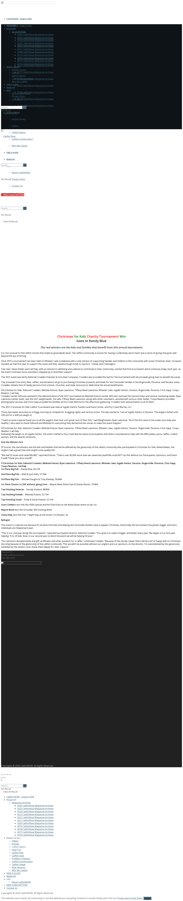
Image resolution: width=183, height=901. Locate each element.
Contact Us (17, 99)
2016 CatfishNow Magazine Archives (35, 105)
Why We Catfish (19, 81)
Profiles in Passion (21, 858)
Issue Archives (19, 31)
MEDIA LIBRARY (13, 67)
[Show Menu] (2, 122)
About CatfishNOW (21, 882)
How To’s (16, 849)
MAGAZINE (11, 28)
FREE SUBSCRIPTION (16, 885)
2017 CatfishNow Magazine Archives (35, 99)
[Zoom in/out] (10, 774)
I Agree (147, 898)
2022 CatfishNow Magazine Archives (35, 65)
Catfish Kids (17, 852)
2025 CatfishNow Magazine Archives (35, 37)
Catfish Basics (19, 132)
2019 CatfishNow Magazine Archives (35, 85)
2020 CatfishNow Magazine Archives (35, 78)
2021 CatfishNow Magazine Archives (35, 72)
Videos (15, 125)
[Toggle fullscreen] (7, 774)
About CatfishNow (21, 93)
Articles (15, 843)
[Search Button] (2, 104)
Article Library (19, 119)
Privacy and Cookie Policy (130, 898)
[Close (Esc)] (2, 774)
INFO (8, 90)
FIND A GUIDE (12, 84)
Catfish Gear (18, 855)
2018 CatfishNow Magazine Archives (35, 92)
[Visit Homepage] (8, 136)
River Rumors (18, 867)
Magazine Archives (21, 802)
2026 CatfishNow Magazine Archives (35, 34)
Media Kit (10, 87)
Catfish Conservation (22, 139)
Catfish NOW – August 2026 (18, 18)
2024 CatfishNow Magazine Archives (35, 40)
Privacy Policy (18, 96)
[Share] (5, 774)
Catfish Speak (18, 864)
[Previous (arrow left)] (2, 777)
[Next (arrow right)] (5, 777)
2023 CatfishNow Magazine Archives (35, 43)
